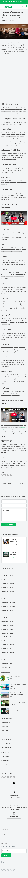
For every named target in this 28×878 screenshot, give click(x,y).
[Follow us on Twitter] (5, 777)
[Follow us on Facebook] (2, 777)
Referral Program (5, 743)
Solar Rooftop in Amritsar (7, 659)
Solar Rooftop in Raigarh (7, 640)
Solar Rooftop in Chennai (7, 591)
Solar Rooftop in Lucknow (7, 572)
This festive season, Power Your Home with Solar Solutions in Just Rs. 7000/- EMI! (18, 693)
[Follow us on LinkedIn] (14, 777)
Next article (22, 483)
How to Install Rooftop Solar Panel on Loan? (17, 709)
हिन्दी (3, 862)
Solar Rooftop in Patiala (7, 663)
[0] (25, 7)
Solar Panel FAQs (5, 722)
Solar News (4, 734)
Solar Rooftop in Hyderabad (8, 602)
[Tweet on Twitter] (8, 475)
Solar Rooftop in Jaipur (7, 633)
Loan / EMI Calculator (6, 768)
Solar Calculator (5, 760)
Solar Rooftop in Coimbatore (8, 606)
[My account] (22, 6)
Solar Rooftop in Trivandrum (8, 595)
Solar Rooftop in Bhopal (7, 637)
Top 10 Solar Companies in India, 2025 (18, 685)
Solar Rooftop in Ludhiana (7, 656)
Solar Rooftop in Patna (7, 617)
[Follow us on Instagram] (8, 777)
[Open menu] (2, 6)
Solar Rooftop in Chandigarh (8, 575)
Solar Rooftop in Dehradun (7, 579)
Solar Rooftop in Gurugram (7, 583)
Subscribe (6, 855)
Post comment (9, 524)
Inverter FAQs (4, 726)
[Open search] (19, 6)
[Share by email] (11, 475)
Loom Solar (13, 539)
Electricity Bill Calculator (7, 764)
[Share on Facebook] (2, 475)
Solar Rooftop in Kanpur (7, 587)
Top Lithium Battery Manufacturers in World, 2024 (17, 701)
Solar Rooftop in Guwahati (7, 625)
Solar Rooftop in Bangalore (8, 598)
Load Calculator (5, 756)
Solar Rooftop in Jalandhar (8, 652)
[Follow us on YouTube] (11, 777)
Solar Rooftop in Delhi (6, 648)
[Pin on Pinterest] (5, 475)
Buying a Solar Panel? (15, 676)
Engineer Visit (13, 541)
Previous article (7, 483)
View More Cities (5, 667)
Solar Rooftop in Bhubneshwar (8, 614)
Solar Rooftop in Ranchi (7, 621)
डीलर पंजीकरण (13, 554)
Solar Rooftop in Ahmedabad (8, 644)
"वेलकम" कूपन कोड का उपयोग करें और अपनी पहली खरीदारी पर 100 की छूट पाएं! (14, 2)
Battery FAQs (4, 730)
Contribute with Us (6, 747)
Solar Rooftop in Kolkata (7, 610)
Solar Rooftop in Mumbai (7, 629)
